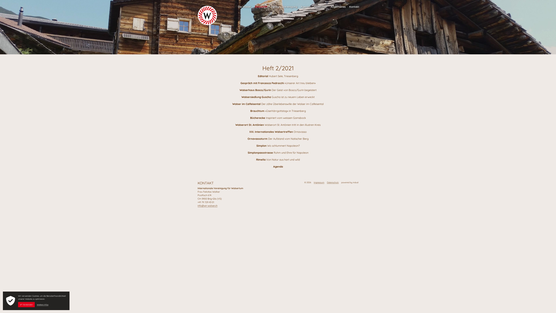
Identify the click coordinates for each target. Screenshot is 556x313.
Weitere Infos (42, 304)
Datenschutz (333, 182)
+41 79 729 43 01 (206, 202)
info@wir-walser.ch (207, 205)
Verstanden (28, 304)
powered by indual (349, 182)
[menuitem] (244, 5)
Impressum (319, 182)
